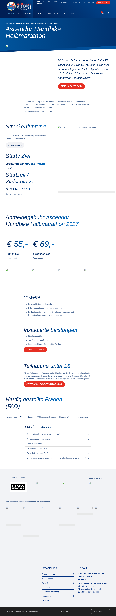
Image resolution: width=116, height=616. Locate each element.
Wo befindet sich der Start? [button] (37, 448)
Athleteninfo (25, 13)
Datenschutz (47, 600)
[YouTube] (67, 611)
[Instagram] (64, 611)
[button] (86, 159)
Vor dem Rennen (27, 417)
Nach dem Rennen (67, 417)
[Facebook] (61, 611)
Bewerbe (10, 13)
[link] (18, 487)
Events (39, 13)
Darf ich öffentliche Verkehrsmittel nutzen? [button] (43, 434)
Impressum (46, 596)
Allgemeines (83, 417)
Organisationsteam (49, 574)
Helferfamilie (47, 587)
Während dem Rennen (46, 417)
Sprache (65, 2)
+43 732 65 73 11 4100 (90, 592)
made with (97, 612)
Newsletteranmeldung (50, 592)
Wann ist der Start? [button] (34, 444)
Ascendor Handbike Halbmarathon (34, 23)
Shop (71, 13)
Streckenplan (15, 145)
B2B (63, 13)
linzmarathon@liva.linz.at (90, 589)
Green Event (84, 2)
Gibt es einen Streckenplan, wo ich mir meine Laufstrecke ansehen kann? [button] (56, 458)
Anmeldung (103, 2)
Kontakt (45, 583)
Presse (75, 2)
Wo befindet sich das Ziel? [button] (37, 453)
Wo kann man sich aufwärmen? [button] (39, 439)
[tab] (12, 417)
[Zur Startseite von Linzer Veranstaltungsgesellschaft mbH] (19, 6)
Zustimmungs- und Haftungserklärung (44, 384)
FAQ (93, 2)
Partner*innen (47, 579)
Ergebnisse (53, 13)
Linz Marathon (10, 23)
